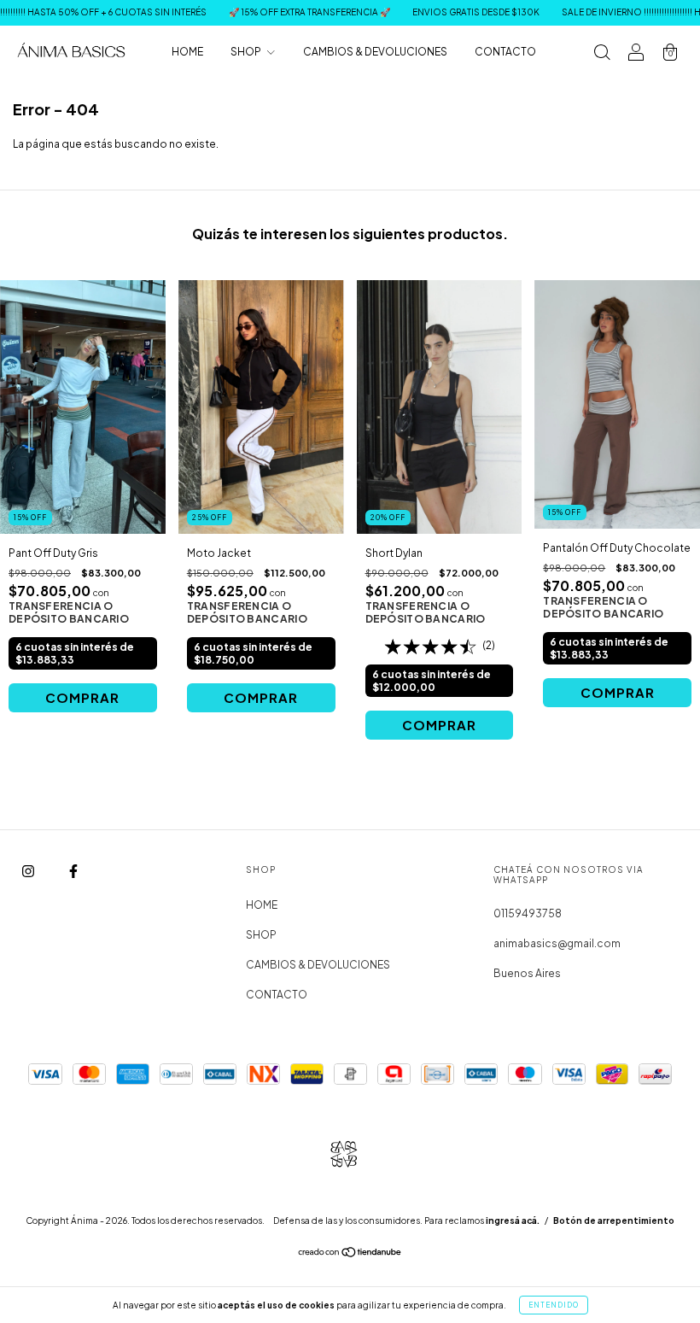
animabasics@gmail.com (557, 943)
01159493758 (527, 913)
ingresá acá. (513, 1220)
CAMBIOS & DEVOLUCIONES (375, 51)
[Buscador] (601, 54)
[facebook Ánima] (73, 870)
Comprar (82, 697)
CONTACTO (505, 51)
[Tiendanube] (350, 1254)
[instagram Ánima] (29, 870)
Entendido (553, 1305)
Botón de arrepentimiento (613, 1220)
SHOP (246, 51)
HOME (187, 51)
